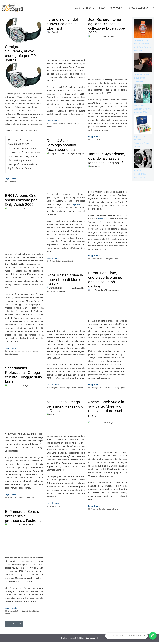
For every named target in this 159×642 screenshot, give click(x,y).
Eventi (10, 351)
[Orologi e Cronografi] (12, 8)
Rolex (102, 7)
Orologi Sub (95, 140)
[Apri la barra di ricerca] (154, 8)
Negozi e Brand (106, 388)
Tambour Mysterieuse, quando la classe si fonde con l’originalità (106, 158)
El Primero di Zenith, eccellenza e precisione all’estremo (23, 516)
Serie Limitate (31, 497)
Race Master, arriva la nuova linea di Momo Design (65, 279)
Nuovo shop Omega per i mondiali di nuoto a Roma (65, 406)
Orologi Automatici (65, 124)
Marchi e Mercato (84, 7)
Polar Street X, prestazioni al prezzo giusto (140, 173)
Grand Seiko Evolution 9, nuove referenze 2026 (142, 108)
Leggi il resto (11, 178)
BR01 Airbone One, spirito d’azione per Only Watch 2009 (21, 200)
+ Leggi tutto (14, 624)
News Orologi (33, 351)
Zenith (7, 614)
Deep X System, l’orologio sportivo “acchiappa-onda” (61, 145)
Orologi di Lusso (111, 259)
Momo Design (64, 388)
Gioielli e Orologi (97, 259)
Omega (22, 497)
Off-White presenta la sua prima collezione (142, 77)
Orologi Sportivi (68, 261)
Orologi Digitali (55, 261)
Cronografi (116, 7)
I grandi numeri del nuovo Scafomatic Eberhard (62, 23)
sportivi (76, 204)
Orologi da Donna (138, 7)
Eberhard (53, 124)
